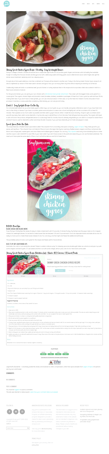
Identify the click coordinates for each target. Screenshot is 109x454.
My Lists (54, 276)
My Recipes (23, 276)
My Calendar (86, 276)
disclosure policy (47, 429)
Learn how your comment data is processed (44, 392)
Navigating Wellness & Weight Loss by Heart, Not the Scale (91, 415)
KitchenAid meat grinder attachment (57, 94)
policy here (35, 445)
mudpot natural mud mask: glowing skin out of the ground (91, 410)
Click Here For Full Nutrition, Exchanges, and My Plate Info (54, 357)
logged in (17, 389)
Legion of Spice (79, 127)
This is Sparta (72, 131)
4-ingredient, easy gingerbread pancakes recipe (89, 420)
